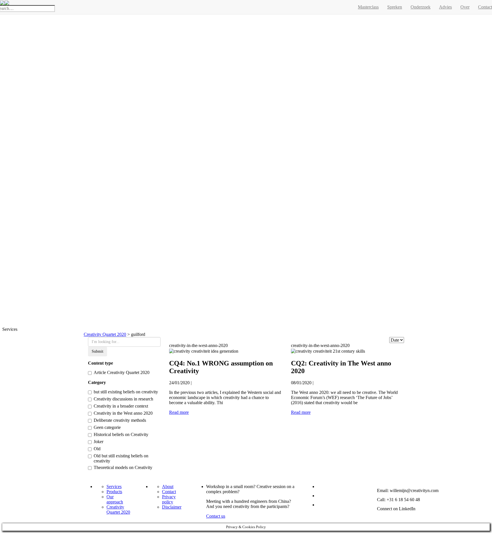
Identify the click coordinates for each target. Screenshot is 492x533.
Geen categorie (107, 427)
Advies (445, 7)
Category (97, 382)
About (167, 486)
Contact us (215, 516)
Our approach (114, 499)
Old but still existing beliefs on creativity (121, 458)
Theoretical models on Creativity (123, 467)
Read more (179, 412)
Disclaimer (171, 507)
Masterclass (368, 7)
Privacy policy (169, 499)
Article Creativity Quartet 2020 (121, 372)
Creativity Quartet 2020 (118, 510)
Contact (169, 491)
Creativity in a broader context (121, 406)
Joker (98, 441)
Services (114, 486)
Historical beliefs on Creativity (121, 434)
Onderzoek (420, 7)
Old (97, 448)
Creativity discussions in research (123, 398)
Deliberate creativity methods (120, 420)
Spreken (394, 7)
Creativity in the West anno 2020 (123, 413)
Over (465, 7)
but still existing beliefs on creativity (126, 391)
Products (114, 491)
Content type (100, 363)
